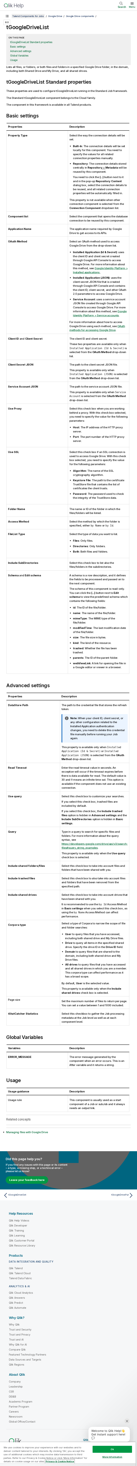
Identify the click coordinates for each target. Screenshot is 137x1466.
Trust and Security (20, 1329)
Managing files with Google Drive (27, 1132)
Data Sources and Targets (25, 1359)
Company (15, 1381)
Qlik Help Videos (19, 1220)
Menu (132, 6)
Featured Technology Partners (27, 1354)
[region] (68, 1454)
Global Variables (19, 55)
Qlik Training (16, 1230)
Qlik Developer (18, 1225)
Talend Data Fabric (20, 1278)
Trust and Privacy (19, 1334)
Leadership (16, 1386)
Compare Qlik (17, 1349)
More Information (112, 1456)
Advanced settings (20, 51)
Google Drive (55, 16)
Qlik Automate (17, 1307)
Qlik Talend (16, 1268)
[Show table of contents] (7, 16)
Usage (14, 59)
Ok (112, 1449)
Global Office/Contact (22, 1421)
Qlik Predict (16, 1302)
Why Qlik (14, 1324)
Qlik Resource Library (22, 1245)
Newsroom (15, 1416)
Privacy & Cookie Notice (60, 1461)
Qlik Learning (17, 1235)
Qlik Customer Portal (21, 1240)
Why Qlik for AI (18, 1344)
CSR (11, 1391)
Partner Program (19, 1406)
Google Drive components (80, 16)
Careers (14, 1411)
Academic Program (20, 1401)
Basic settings (18, 46)
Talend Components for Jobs (28, 16)
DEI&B (12, 1396)
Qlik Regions (16, 1364)
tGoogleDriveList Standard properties (31, 42)
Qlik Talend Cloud (20, 1273)
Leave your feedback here (27, 1180)
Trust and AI (16, 1339)
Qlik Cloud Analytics (21, 1292)
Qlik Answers (17, 1297)
